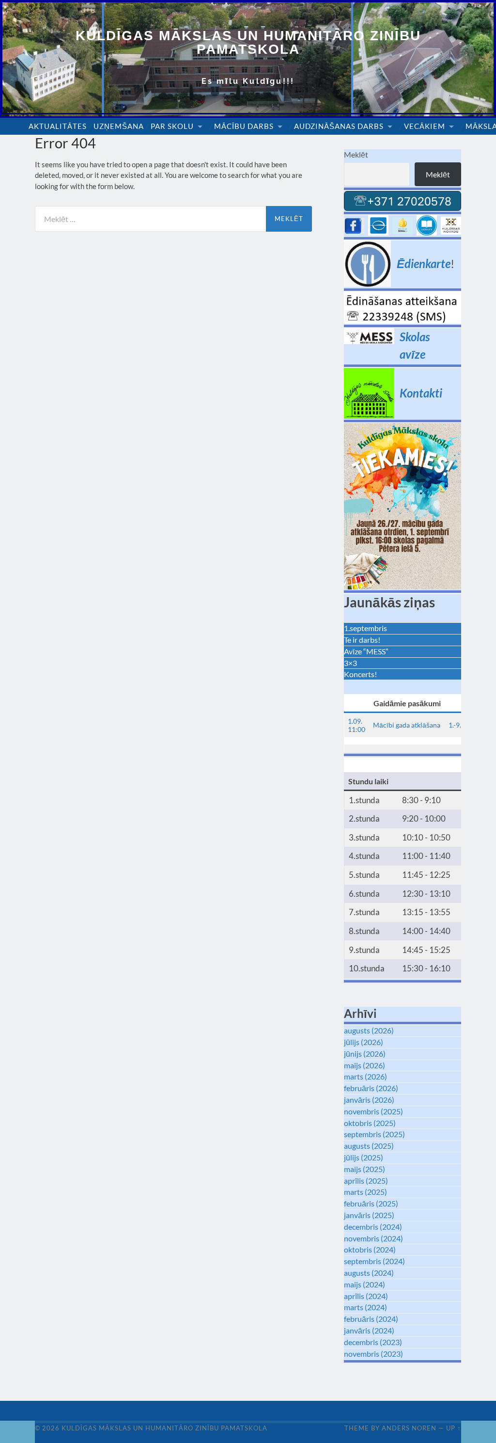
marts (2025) (365, 1191)
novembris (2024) (373, 1238)
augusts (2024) (369, 1272)
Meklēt (356, 154)
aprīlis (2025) (366, 1180)
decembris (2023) (373, 1342)
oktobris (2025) (370, 1122)
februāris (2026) (371, 1088)
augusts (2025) (369, 1145)
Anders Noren (409, 1428)
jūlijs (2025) (363, 1157)
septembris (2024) (374, 1261)
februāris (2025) (371, 1203)
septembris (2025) (374, 1134)
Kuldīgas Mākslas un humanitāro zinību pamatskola (248, 42)
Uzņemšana (118, 126)
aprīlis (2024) (366, 1295)
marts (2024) (365, 1307)
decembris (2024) (373, 1226)
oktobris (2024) (370, 1249)
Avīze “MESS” (366, 651)
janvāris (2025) (369, 1215)
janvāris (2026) (369, 1099)
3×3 (350, 662)
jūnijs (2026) (365, 1053)
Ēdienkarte (423, 263)
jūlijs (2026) (363, 1042)
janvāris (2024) (369, 1330)
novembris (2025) (373, 1111)
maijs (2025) (364, 1168)
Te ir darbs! (362, 639)
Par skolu (172, 126)
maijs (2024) (364, 1284)
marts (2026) (365, 1076)
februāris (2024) (371, 1318)
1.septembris (365, 628)
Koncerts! (360, 674)
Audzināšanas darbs (339, 126)
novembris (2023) (373, 1353)
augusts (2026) (369, 1030)
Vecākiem (424, 126)
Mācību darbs (244, 126)
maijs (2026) (364, 1065)
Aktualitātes (58, 126)
